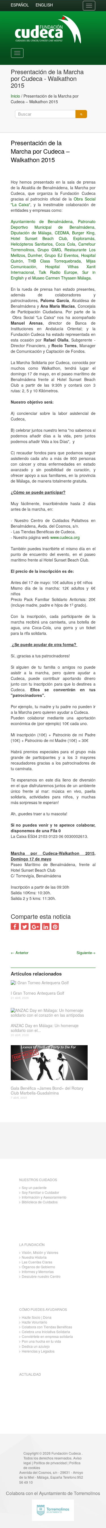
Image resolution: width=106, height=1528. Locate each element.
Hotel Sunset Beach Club (39, 238)
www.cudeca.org (65, 537)
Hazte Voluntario (34, 1322)
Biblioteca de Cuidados (40, 1201)
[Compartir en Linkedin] (46, 926)
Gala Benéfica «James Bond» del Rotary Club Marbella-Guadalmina (47, 1090)
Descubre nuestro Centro (41, 1276)
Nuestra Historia (34, 1257)
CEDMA (62, 232)
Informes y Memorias (38, 1271)
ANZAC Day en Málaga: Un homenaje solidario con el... (45, 1028)
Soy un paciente (34, 1187)
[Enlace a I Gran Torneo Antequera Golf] (51, 982)
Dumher (35, 255)
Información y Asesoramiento (44, 1197)
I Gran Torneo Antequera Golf (37, 993)
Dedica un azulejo (36, 1346)
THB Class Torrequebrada (52, 261)
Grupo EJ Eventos (61, 255)
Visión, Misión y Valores (40, 1252)
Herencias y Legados (38, 1351)
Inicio (15, 96)
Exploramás (83, 238)
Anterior (19, 952)
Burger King (83, 232)
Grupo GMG (49, 249)
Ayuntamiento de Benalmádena (42, 221)
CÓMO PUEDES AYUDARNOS (43, 1309)
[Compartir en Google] (35, 926)
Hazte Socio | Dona (36, 1317)
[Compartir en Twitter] (24, 926)
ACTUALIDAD (30, 1374)
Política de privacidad (50, 1462)
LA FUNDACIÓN (32, 1244)
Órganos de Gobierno (38, 1266)
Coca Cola (65, 244)
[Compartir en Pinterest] (55, 926)
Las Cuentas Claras (37, 1262)
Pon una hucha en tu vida (41, 1341)
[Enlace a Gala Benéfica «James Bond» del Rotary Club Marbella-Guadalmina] (51, 1062)
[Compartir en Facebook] (15, 926)
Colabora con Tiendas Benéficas (47, 1326)
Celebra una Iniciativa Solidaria (46, 1331)
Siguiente (86, 952)
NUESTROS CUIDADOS (38, 1179)
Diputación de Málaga (31, 232)
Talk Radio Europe (58, 272)
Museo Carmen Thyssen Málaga (61, 278)
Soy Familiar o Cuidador (40, 1192)
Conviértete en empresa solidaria (47, 1336)
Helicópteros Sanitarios (32, 244)
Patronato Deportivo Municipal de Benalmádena (53, 224)
